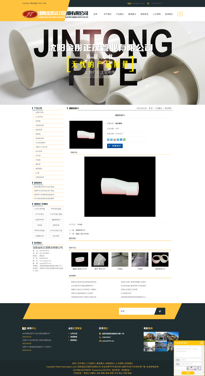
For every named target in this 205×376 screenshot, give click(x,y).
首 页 (151, 108)
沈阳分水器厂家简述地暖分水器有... (134, 282)
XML (44, 3)
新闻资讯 (144, 14)
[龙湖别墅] (173, 337)
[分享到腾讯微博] (118, 139)
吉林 (98, 373)
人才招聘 (157, 14)
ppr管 (37, 173)
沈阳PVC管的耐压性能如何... (44, 195)
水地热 (38, 160)
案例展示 (132, 14)
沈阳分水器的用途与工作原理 (82, 293)
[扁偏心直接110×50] (79, 259)
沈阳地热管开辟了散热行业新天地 (83, 297)
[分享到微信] (124, 139)
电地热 (38, 134)
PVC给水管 (116, 367)
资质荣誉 (73, 337)
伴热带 (38, 121)
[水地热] (120, 259)
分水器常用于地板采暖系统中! (82, 286)
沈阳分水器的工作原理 (129, 289)
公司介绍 (73, 333)
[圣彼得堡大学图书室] (173, 346)
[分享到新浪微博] (115, 139)
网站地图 (33, 3)
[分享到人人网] (121, 139)
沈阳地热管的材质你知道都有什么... (134, 297)
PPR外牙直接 (39, 231)
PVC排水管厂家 (138, 367)
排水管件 (39, 151)
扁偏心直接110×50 (80, 269)
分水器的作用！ (126, 293)
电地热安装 (40, 138)
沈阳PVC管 (126, 367)
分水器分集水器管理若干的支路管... (134, 286)
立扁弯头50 (39, 236)
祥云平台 (107, 370)
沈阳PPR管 (40, 112)
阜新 (112, 373)
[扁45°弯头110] (99, 259)
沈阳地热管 (40, 177)
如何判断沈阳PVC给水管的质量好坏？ (36, 333)
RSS (40, 3)
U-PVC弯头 (39, 214)
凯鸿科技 (126, 370)
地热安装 (39, 130)
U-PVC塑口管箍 (56, 214)
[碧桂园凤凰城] (149, 337)
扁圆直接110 (80, 230)
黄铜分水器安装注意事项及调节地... (84, 282)
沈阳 (125, 373)
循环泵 (38, 164)
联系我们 (169, 14)
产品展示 (120, 14)
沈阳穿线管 (40, 125)
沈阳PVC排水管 (41, 147)
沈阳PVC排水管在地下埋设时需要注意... (37, 340)
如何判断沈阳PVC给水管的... (44, 187)
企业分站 (25, 3)
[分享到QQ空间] (111, 139)
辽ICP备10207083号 (82, 370)
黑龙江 (87, 373)
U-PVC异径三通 (56, 231)
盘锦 (107, 373)
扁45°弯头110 (100, 269)
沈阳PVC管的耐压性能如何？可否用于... (37, 347)
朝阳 (103, 373)
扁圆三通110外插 (82, 234)
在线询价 (115, 146)
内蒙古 (93, 373)
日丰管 (38, 156)
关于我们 (108, 14)
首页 (95, 14)
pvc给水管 (39, 117)
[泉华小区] (149, 346)
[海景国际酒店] (161, 346)
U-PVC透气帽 (39, 209)
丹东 (116, 373)
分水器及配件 (41, 143)
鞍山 (121, 373)
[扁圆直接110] (160, 259)
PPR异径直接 (56, 209)
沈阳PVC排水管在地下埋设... (44, 191)
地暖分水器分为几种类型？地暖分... (84, 289)
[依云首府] (161, 337)
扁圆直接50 (56, 220)
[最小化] (201, 343)
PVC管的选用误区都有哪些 (44, 198)
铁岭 (130, 373)
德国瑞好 (39, 169)
